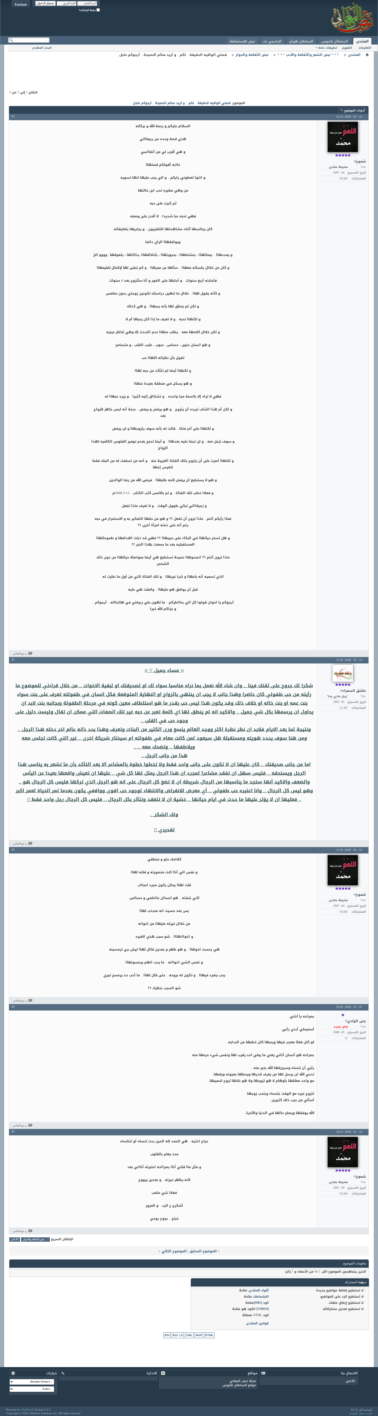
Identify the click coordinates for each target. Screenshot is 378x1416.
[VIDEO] (262, 1309)
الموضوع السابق (203, 1251)
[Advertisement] (189, 69)
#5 (13, 1131)
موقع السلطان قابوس (239, 1385)
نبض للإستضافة (242, 41)
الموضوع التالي (174, 1251)
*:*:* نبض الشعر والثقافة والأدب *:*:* (308, 55)
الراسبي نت (272, 41)
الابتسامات (261, 1296)
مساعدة (21, 4)
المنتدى (362, 41)
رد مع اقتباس (20, 653)
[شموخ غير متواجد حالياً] (342, 137)
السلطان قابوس (334, 41)
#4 (13, 1006)
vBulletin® (27, 1409)
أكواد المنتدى (258, 1290)
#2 (13, 659)
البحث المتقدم (42, 47)
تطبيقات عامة (327, 47)
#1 (13, 116)
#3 (13, 849)
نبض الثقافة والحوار (252, 55)
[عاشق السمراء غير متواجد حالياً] (342, 673)
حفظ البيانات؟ (87, 10)
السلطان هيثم (301, 41)
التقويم (347, 47)
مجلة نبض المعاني (242, 1381)
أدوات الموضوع (354, 110)
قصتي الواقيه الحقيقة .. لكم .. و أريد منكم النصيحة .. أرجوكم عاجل (182, 103)
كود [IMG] (261, 1303)
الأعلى (14, 1239)
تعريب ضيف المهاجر (360, 1413)
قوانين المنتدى (257, 1323)
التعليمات (364, 47)
